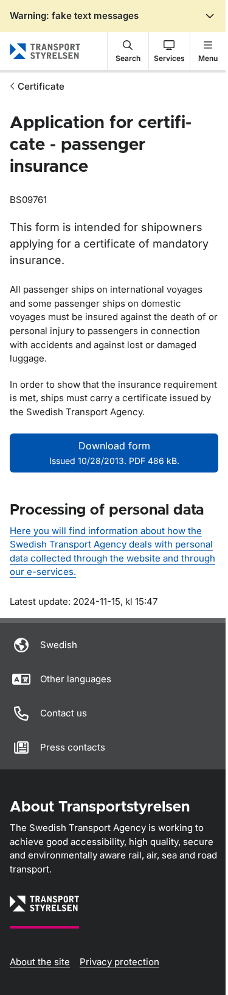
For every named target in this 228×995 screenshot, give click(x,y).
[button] (128, 51)
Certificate (41, 86)
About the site (40, 962)
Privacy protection (119, 962)
